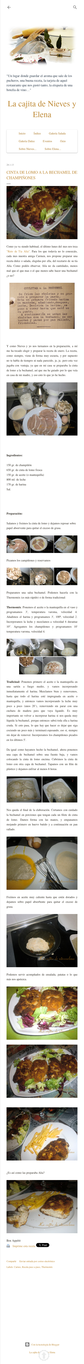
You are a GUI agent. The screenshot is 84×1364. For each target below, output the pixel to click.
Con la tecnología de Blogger (45, 1344)
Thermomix (47, 1266)
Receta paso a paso (31, 1266)
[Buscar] (75, 6)
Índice (37, 133)
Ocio (63, 141)
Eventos (47, 141)
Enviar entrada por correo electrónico (37, 1261)
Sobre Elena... (53, 149)
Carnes (17, 1266)
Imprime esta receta (24, 1246)
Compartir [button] (11, 1261)
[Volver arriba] (44, 1356)
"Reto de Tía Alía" (18, 251)
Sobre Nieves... (27, 149)
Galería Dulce (27, 141)
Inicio (22, 133)
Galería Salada (57, 133)
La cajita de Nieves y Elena (42, 108)
